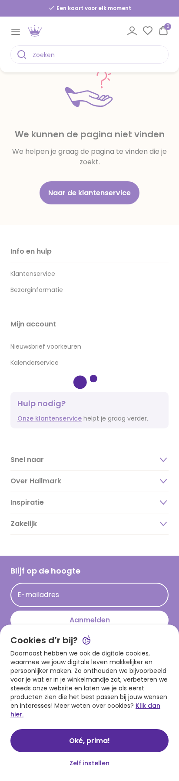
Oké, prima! (89, 741)
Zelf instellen (89, 763)
